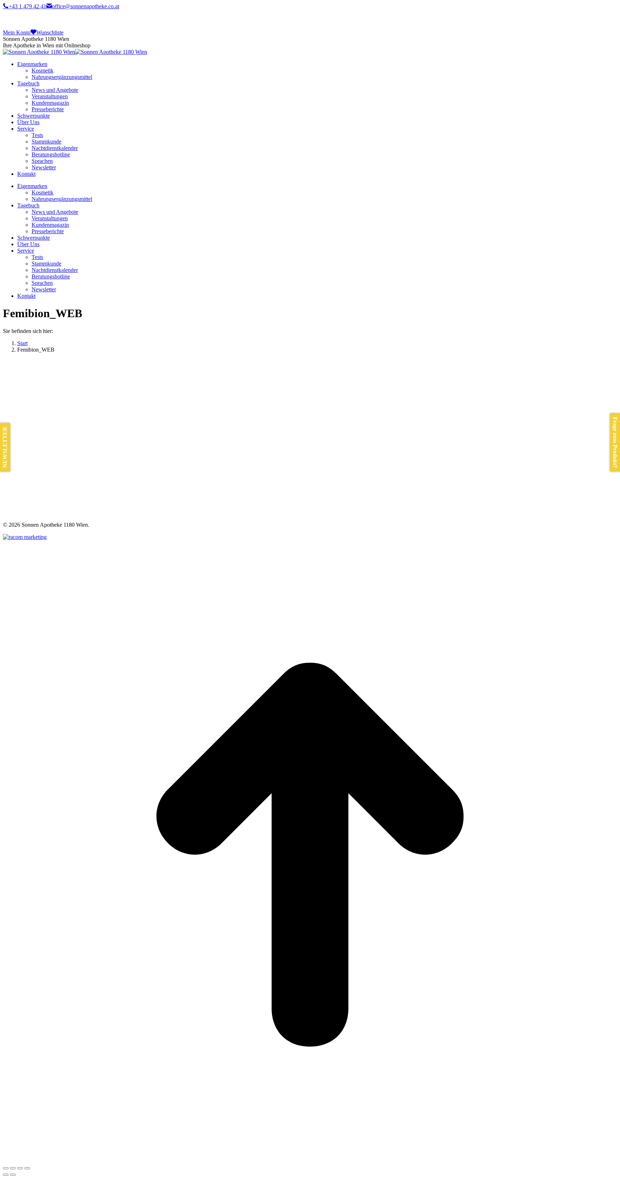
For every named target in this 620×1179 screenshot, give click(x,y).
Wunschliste (50, 32)
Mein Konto (16, 32)
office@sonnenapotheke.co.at (85, 6)
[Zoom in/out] (27, 1168)
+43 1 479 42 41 (27, 6)
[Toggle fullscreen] (20, 1168)
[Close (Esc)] (6, 1168)
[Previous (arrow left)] (6, 1175)
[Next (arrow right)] (13, 1175)
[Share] (13, 1168)
